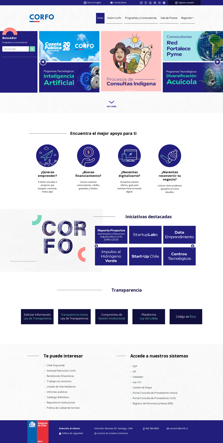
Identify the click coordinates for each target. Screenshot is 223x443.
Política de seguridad (72, 432)
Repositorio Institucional (61, 401)
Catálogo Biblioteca (58, 396)
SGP (135, 365)
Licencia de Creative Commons (112, 432)
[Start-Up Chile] (69, 45)
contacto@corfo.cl (178, 427)
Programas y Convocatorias (141, 18)
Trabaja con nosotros (59, 380)
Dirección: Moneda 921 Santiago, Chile (113, 427)
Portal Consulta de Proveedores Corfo (154, 397)
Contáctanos (120, 2)
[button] (43, 61)
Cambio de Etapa (142, 386)
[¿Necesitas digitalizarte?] (129, 154)
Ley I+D (137, 381)
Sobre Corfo (114, 18)
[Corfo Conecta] (193, 45)
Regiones (186, 18)
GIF (134, 370)
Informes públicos (57, 390)
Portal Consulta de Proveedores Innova (155, 391)
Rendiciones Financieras (60, 375)
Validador (138, 375)
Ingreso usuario (186, 2)
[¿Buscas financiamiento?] (88, 154)
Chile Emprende (56, 364)
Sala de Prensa (169, 18)
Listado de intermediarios (61, 385)
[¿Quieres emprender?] (47, 154)
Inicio (100, 18)
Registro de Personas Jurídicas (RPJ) (153, 402)
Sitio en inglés (94, 2)
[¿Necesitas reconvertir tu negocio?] (169, 154)
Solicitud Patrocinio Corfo (61, 369)
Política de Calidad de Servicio (63, 406)
